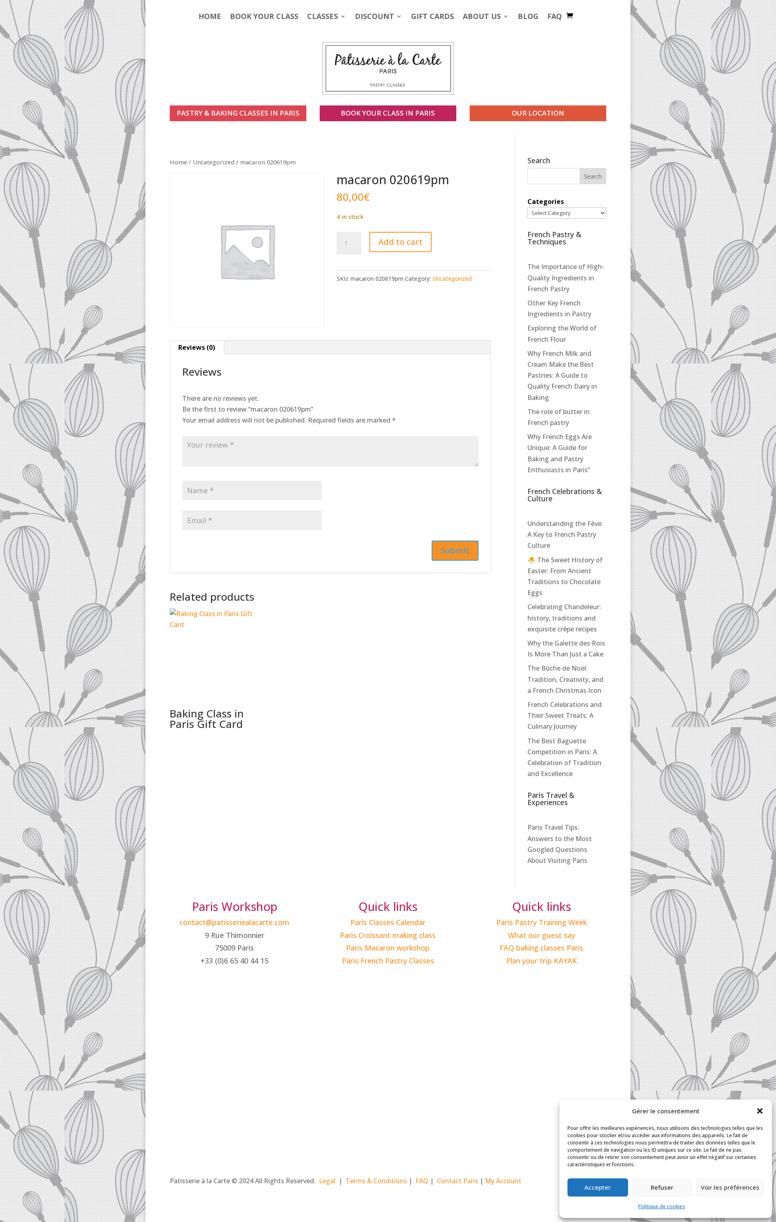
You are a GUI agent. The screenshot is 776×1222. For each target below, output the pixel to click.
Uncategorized (213, 162)
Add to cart (400, 241)
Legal (327, 1180)
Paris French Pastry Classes (388, 960)
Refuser (662, 1187)
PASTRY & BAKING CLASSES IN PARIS (238, 113)
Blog (528, 17)
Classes (322, 17)
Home (209, 17)
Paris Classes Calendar (388, 922)
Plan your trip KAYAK (541, 960)
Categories (545, 201)
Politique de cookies (661, 1206)
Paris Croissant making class (388, 935)
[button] (760, 1111)
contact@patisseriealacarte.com (234, 922)
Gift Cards (432, 17)
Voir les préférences (730, 1187)
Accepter (597, 1187)
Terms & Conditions (376, 1180)
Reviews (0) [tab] (196, 347)
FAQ (554, 17)
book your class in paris (388, 113)
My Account (503, 1180)
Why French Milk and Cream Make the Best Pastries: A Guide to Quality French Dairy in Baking (562, 375)
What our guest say (541, 935)
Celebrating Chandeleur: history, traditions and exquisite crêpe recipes (564, 617)
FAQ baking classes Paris (541, 948)
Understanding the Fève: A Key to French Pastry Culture (565, 534)
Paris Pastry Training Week (541, 922)
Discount (374, 17)
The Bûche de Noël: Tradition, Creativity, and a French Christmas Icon (565, 679)
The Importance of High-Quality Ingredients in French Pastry (565, 277)
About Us (482, 17)
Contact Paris (457, 1180)
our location (538, 113)
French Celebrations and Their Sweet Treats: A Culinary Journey (564, 715)
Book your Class (264, 17)
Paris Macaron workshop (388, 948)
